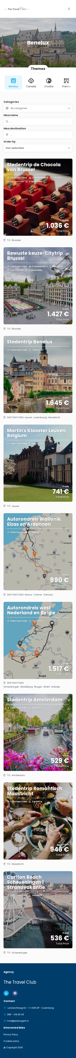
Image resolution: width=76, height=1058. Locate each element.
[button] (68, 8)
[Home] (6, 993)
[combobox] (38, 134)
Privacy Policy (11, 1034)
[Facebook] (15, 993)
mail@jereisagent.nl (18, 1020)
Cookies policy (11, 1041)
